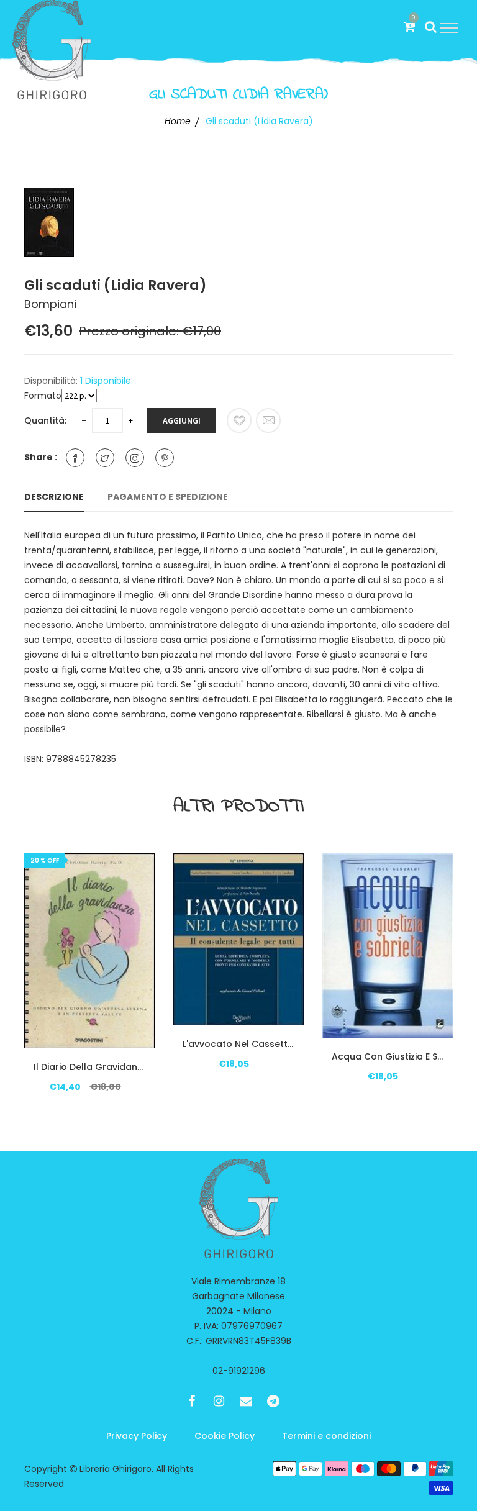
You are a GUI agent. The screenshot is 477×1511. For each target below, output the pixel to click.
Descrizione (54, 497)
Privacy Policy (136, 1436)
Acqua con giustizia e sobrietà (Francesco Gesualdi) (387, 1056)
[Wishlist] (239, 420)
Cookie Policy (224, 1436)
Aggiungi (182, 420)
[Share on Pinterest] (164, 457)
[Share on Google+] (134, 457)
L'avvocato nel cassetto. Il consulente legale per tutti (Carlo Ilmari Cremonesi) (238, 1044)
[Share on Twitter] (105, 457)
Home (178, 121)
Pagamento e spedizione (167, 497)
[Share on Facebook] (75, 457)
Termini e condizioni (326, 1436)
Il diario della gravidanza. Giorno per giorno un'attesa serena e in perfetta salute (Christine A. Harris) (89, 1067)
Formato (42, 395)
